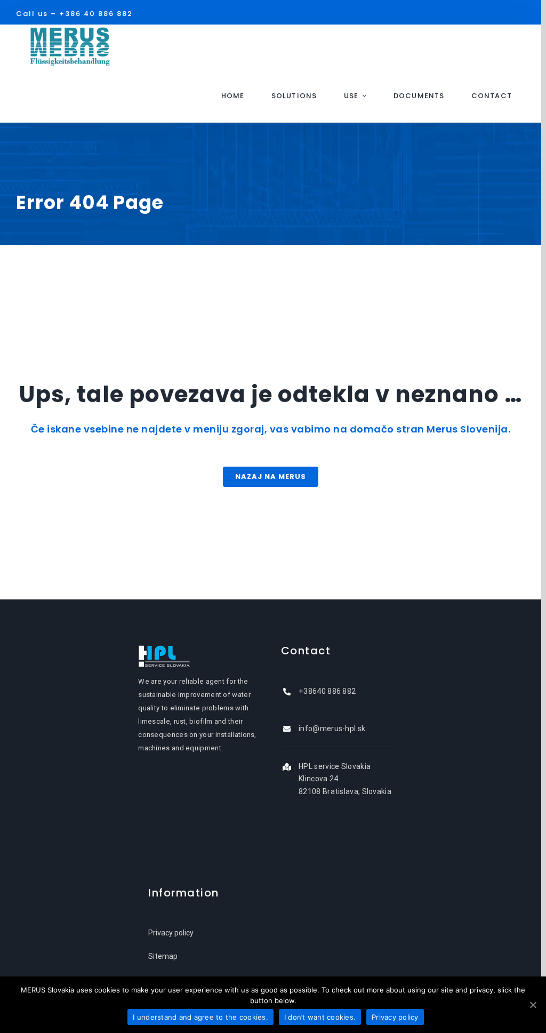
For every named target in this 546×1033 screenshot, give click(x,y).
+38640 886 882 (327, 691)
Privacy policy (171, 932)
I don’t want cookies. (320, 1017)
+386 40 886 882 (96, 14)
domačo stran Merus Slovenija (429, 429)
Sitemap (163, 956)
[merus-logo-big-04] (70, 31)
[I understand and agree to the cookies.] (532, 1004)
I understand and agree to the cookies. (200, 1017)
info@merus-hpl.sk (332, 728)
